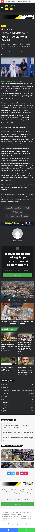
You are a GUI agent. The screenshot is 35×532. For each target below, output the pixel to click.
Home (4, 22)
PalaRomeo (18, 212)
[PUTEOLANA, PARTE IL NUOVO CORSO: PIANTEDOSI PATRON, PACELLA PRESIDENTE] (26, 361)
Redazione (5, 52)
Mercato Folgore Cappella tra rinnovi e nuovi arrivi (8, 369)
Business (5, 387)
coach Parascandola (13, 208)
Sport (9, 22)
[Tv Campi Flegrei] (10, 7)
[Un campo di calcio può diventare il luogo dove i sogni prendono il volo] (9, 336)
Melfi (27, 208)
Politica (5, 405)
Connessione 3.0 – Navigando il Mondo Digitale (17, 390)
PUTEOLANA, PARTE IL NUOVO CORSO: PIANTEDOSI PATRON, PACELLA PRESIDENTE (25, 369)
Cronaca (5, 393)
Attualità (5, 385)
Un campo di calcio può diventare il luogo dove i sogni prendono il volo (9, 345)
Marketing (5, 402)
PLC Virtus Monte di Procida (12, 81)
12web (19, 514)
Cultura (5, 396)
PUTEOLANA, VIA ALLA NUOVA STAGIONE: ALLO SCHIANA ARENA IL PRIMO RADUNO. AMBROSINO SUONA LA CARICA (25, 347)
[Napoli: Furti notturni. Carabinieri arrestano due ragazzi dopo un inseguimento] (17, 452)
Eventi (4, 399)
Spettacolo (6, 408)
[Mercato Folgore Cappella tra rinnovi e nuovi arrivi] (9, 361)
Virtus (28, 194)
